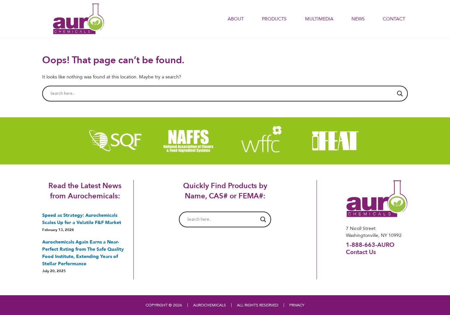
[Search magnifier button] (400, 93)
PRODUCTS (274, 18)
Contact (394, 18)
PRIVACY (296, 305)
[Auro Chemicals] (78, 18)
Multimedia (319, 18)
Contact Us (361, 252)
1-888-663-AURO (370, 244)
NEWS (358, 18)
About (236, 18)
